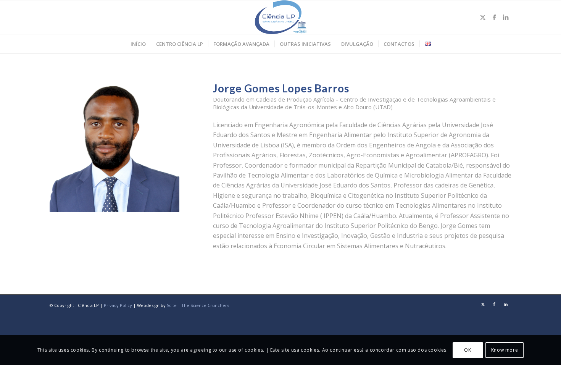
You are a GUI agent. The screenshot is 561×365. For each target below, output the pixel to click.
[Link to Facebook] (494, 17)
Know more (504, 350)
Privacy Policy (118, 305)
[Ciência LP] (280, 17)
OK (467, 350)
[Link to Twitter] (482, 17)
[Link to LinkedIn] (505, 17)
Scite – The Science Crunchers (198, 305)
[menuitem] (138, 43)
